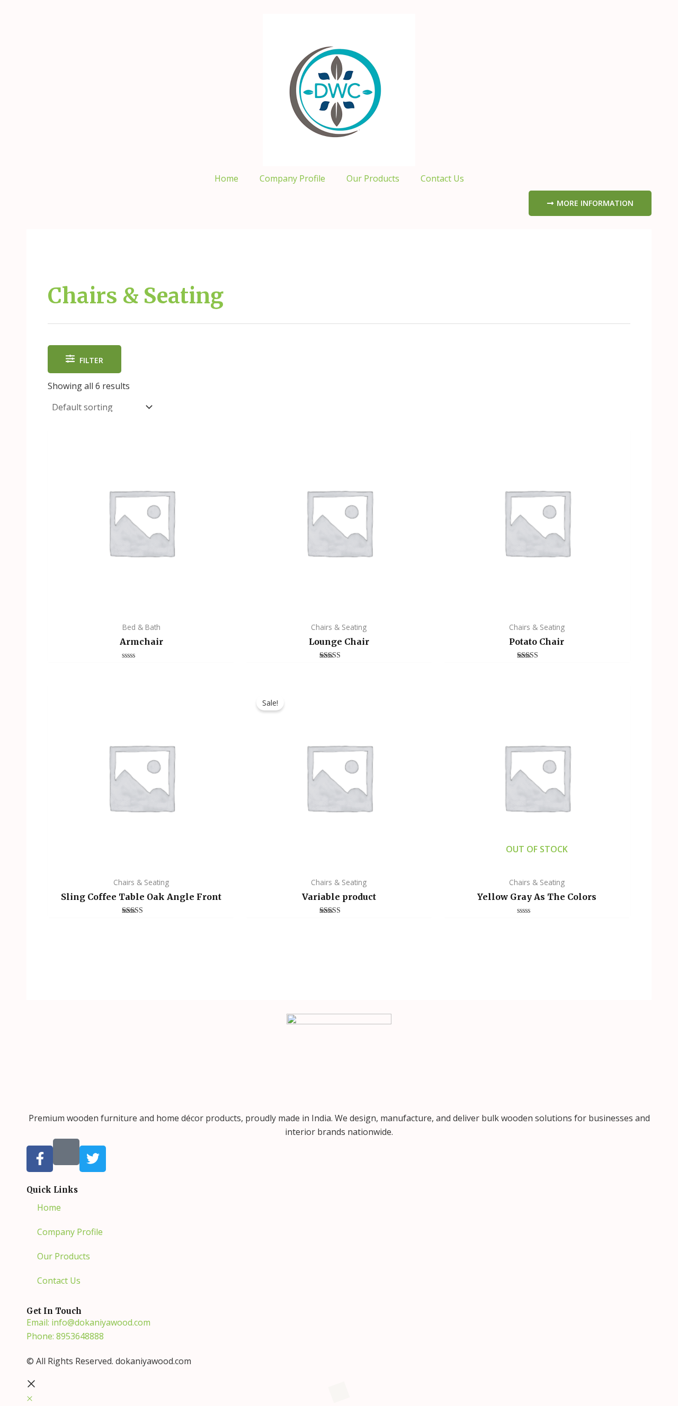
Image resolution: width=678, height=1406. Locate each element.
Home (226, 178)
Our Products (372, 178)
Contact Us (442, 178)
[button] (29, 1398)
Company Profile (292, 178)
